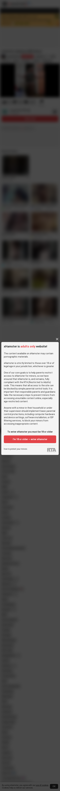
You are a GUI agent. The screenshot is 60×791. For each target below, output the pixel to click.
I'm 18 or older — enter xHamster (30, 439)
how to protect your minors (15, 449)
